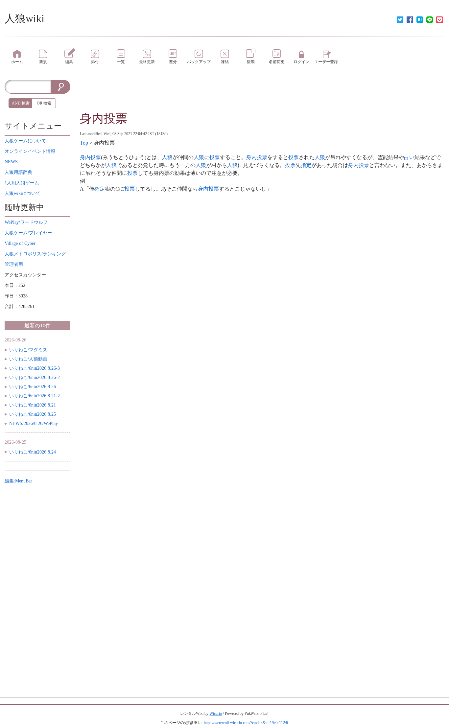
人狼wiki (24, 18)
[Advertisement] (262, 94)
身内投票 (103, 118)
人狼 (167, 157)
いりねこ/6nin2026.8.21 (32, 405)
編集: (18, 481)
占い (409, 157)
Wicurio (215, 713)
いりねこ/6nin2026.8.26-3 (34, 368)
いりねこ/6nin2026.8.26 (32, 386)
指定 (306, 165)
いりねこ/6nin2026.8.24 (32, 452)
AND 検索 (21, 103)
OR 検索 (44, 103)
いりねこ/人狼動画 (28, 359)
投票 (214, 157)
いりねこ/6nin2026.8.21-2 (34, 395)
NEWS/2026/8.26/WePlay (33, 423)
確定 (99, 189)
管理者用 (14, 264)
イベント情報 (30, 151)
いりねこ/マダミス (28, 349)
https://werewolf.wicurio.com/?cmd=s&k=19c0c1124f (246, 722)
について (25, 140)
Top (84, 143)
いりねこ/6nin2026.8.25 (32, 414)
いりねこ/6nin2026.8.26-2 (34, 377)
